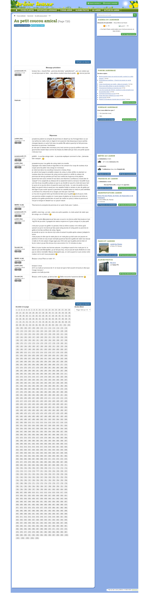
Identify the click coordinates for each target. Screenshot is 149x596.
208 (17, 352)
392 (25, 395)
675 (66, 459)
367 (29, 389)
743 (25, 477)
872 (21, 507)
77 (36, 322)
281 (50, 367)
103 (69, 325)
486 (37, 416)
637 (17, 453)
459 (33, 410)
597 (66, 440)
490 (54, 416)
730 (25, 474)
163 (46, 340)
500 (41, 419)
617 (41, 446)
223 (25, 355)
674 (62, 459)
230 (54, 355)
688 (66, 462)
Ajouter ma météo (104, 174)
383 (41, 392)
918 (50, 517)
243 (54, 358)
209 (21, 352)
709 (46, 468)
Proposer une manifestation (107, 205)
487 (41, 416)
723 (50, 471)
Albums (82, 10)
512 (37, 422)
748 (46, 477)
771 (33, 483)
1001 (17, 538)
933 (58, 520)
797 (33, 489)
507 (17, 422)
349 (62, 383)
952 (29, 526)
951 (25, 526)
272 (66, 364)
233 (66, 355)
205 (58, 349)
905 (50, 513)
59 (33, 319)
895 (62, 510)
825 (41, 495)
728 (17, 474)
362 (62, 386)
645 (50, 453)
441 (66, 404)
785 (37, 486)
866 (50, 504)
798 (37, 489)
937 (21, 523)
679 (29, 462)
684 (50, 462)
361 (58, 386)
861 (29, 504)
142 (66, 334)
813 (46, 492)
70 (69, 319)
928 (37, 520)
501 (46, 419)
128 (62, 331)
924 (21, 520)
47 (50, 316)
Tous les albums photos (128, 274)
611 (17, 446)
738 (58, 474)
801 (50, 489)
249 (25, 361)
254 (46, 361)
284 (62, 367)
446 (33, 407)
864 (41, 504)
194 (66, 346)
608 (58, 443)
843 (62, 498)
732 (33, 474)
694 (37, 465)
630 (41, 450)
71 (17, 322)
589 (33, 440)
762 (50, 480)
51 (63, 316)
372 (50, 389)
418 (25, 401)
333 (50, 380)
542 (54, 428)
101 (61, 325)
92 (30, 325)
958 (54, 526)
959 (58, 526)
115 (62, 328)
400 (58, 395)
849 (33, 501)
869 (62, 504)
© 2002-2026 (127, 589)
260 (17, 364)
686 (58, 462)
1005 (37, 538)
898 (21, 513)
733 (37, 474)
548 (25, 431)
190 (50, 346)
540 (46, 428)
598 (17, 443)
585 (17, 440)
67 (59, 319)
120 (29, 331)
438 (54, 404)
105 (21, 328)
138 (50, 334)
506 (66, 419)
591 (41, 440)
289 (29, 370)
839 (46, 498)
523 (29, 425)
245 (62, 358)
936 (17, 523)
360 (54, 386)
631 (46, 450)
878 (46, 507)
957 (50, 526)
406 (29, 398)
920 (58, 517)
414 (62, 398)
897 (17, 513)
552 (41, 431)
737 (54, 474)
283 (58, 367)
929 (41, 520)
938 (25, 523)
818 (66, 492)
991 (29, 535)
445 (29, 407)
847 (25, 501)
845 (17, 501)
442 (17, 407)
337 (66, 380)
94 (36, 325)
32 (56, 313)
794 (21, 489)
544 (62, 428)
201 (41, 349)
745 (33, 477)
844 (66, 498)
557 (62, 431)
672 (54, 459)
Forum (66, 10)
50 (59, 316)
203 (50, 349)
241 (46, 358)
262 (25, 364)
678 (25, 462)
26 (36, 313)
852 (46, 501)
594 (54, 440)
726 (62, 471)
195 (17, 349)
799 (41, 489)
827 (50, 495)
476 (50, 413)
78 (40, 322)
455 (17, 410)
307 (50, 373)
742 (21, 477)
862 (33, 504)
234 (17, 358)
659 (54, 456)
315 (29, 376)
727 (66, 471)
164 (50, 340)
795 (25, 489)
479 (62, 413)
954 (37, 526)
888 (33, 510)
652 (25, 456)
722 (46, 471)
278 (37, 367)
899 (25, 513)
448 (41, 407)
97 (46, 325)
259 (66, 361)
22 (23, 313)
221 (17, 355)
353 (25, 386)
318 (41, 376)
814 (50, 492)
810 (33, 492)
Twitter (38, 25)
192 (58, 346)
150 (46, 337)
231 (58, 355)
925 (25, 520)
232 (62, 355)
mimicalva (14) (113, 162)
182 (17, 346)
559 (17, 434)
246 (66, 358)
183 (21, 346)
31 (53, 313)
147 (33, 337)
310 (62, 373)
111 (46, 328)
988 (17, 535)
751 (58, 477)
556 (58, 431)
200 (37, 349)
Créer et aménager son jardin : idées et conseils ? (113, 84)
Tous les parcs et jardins (128, 255)
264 (33, 364)
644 (46, 453)
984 (54, 532)
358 (46, 386)
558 (66, 431)
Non (101, 116)
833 (21, 498)
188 (41, 346)
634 (58, 450)
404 (21, 398)
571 (66, 434)
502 (50, 419)
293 (46, 370)
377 (17, 392)
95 (40, 325)
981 (41, 532)
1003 (27, 538)
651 (21, 456)
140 (58, 334)
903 (41, 513)
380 (29, 392)
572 (17, 437)
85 (63, 322)
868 (58, 504)
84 (59, 322)
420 (33, 401)
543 (58, 428)
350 (66, 383)
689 (17, 465)
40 (27, 316)
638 (21, 453)
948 (66, 523)
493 (66, 416)
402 (66, 395)
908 (62, 513)
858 (17, 504)
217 (54, 352)
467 (66, 410)
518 (62, 422)
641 (33, 453)
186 (33, 346)
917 (46, 517)
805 (66, 489)
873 (25, 507)
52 (66, 316)
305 (41, 373)
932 (54, 520)
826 (46, 495)
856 (62, 501)
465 (58, 410)
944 (50, 523)
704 (25, 468)
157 (21, 340)
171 (25, 343)
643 (41, 453)
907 (58, 513)
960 (62, 526)
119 (25, 331)
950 (21, 526)
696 (46, 465)
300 (21, 373)
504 (58, 419)
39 (23, 316)
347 (54, 383)
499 (37, 419)
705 (29, 468)
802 (54, 489)
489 (50, 416)
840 (50, 498)
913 (29, 517)
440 (62, 404)
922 (66, 517)
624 (17, 450)
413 (58, 398)
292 (41, 370)
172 (29, 343)
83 (56, 322)
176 (46, 343)
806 (17, 492)
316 (33, 376)
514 (46, 422)
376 (66, 389)
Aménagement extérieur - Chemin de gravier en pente (115, 80)
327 (25, 380)
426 (58, 401)
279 (41, 367)
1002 (22, 538)
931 (50, 520)
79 (43, 322)
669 (41, 459)
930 (46, 520)
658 (50, 456)
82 (53, 322)
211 (29, 352)
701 (66, 465)
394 (33, 395)
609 (62, 443)
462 (46, 410)
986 (62, 532)
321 (54, 376)
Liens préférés (119, 589)
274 (21, 367)
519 (66, 422)
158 (25, 340)
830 (62, 495)
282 (54, 367)
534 (21, 428)
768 (21, 483)
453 (62, 407)
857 (66, 501)
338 (17, 383)
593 (50, 440)
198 (29, 349)
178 (54, 343)
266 (41, 364)
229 (50, 355)
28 (43, 313)
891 (46, 510)
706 (33, 468)
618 (46, 446)
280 (46, 367)
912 (25, 517)
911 (21, 517)
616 (37, 446)
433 (33, 404)
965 (29, 529)
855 (58, 501)
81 (50, 322)
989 (21, 535)
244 (58, 358)
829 (58, 495)
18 (66, 310)
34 (63, 313)
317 (37, 376)
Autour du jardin (111, 10)
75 (30, 322)
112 (50, 328)
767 (17, 483)
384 (46, 392)
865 (46, 504)
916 (41, 517)
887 (29, 510)
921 (62, 517)
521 (21, 425)
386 (54, 392)
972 (58, 529)
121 (33, 331)
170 (21, 343)
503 (54, 419)
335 (58, 380)
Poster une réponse (84, 62)
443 (21, 407)
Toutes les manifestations (127, 205)
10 (39, 310)
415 (66, 398)
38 (20, 316)
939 (29, 523)
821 (25, 495)
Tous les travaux (127, 188)
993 (37, 535)
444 (25, 407)
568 (54, 434)
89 (20, 325)
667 (33, 459)
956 (46, 526)
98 (50, 325)
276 (29, 367)
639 (25, 453)
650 (17, 456)
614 (29, 446)
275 (25, 367)
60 (36, 319)
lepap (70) (116, 265)
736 (50, 474)
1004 (32, 538)
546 (17, 431)
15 (56, 310)
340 (25, 383)
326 (21, 380)
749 (50, 477)
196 (21, 349)
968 (41, 529)
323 (62, 376)
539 (41, 428)
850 (37, 501)
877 (41, 507)
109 (37, 328)
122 (37, 331)
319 (46, 376)
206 (62, 349)
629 (37, 450)
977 (25, 532)
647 (58, 453)
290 (33, 370)
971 (54, 529)
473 (37, 413)
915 (37, 517)
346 (50, 383)
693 (33, 465)
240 (41, 358)
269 (54, 364)
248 (21, 361)
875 (33, 507)
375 (62, 389)
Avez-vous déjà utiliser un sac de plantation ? (112, 86)
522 (25, 425)
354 (29, 386)
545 (66, 428)
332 (46, 380)
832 (17, 498)
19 (69, 310)
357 (41, 386)
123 (41, 331)
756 (25, 480)
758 (33, 480)
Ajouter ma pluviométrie (128, 174)
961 (66, 526)
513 (41, 422)
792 (66, 486)
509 (25, 422)
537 (33, 428)
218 (58, 352)
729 (21, 474)
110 (41, 328)
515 (50, 422)
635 (62, 450)
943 (46, 523)
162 (41, 340)
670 (46, 459)
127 (58, 331)
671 (50, 459)
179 (58, 343)
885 (21, 510)
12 (46, 310)
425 (54, 401)
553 (46, 431)
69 (66, 319)
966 (33, 529)
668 (37, 459)
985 (58, 532)
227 (41, 355)
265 (37, 364)
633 (54, 450)
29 (46, 313)
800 (46, 489)
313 (21, 376)
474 (41, 413)
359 (50, 386)
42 (33, 316)
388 (62, 392)
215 (46, 352)
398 (50, 395)
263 (29, 364)
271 (62, 364)
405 (25, 398)
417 (21, 401)
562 (29, 434)
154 (62, 337)
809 (29, 492)
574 (25, 437)
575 (29, 437)
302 (29, 373)
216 (50, 352)
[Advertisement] (53, 43)
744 (29, 477)
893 (54, 510)
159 (29, 340)
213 (37, 352)
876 (37, 507)
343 (37, 383)
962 (17, 529)
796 (29, 489)
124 (46, 331)
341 (29, 383)
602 (33, 443)
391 (21, 395)
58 (30, 319)
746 (37, 477)
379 (25, 392)
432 (29, 404)
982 (46, 532)
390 (17, 395)
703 (21, 468)
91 (27, 325)
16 (59, 310)
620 (54, 446)
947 (62, 523)
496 (25, 419)
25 (33, 313)
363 (66, 386)
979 (33, 532)
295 (54, 370)
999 (62, 535)
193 (62, 346)
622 (62, 446)
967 (37, 529)
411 (50, 398)
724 (54, 471)
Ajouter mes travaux (105, 188)
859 (21, 504)
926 (29, 520)
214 (41, 352)
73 (23, 322)
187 (37, 346)
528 (50, 425)
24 (30, 313)
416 (17, 401)
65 (53, 319)
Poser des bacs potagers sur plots (109, 95)
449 (46, 407)
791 (62, 486)
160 (33, 340)
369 (37, 389)
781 (21, 486)
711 (54, 468)
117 (17, 331)
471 (29, 413)
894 (58, 510)
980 (37, 532)
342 (33, 383)
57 (27, 319)
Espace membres (94, 3)
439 (58, 404)
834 (25, 498)
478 (58, 413)
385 (50, 392)
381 (33, 392)
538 (37, 428)
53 (69, 316)
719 (33, 471)
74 (27, 322)
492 (62, 416)
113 (54, 328)
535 (25, 428)
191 (54, 346)
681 (37, 462)
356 (37, 386)
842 (58, 498)
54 (17, 319)
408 (37, 398)
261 (21, 364)
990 (25, 535)
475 (46, 413)
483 (25, 416)
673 (58, 459)
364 (17, 389)
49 (56, 316)
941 (37, 523)
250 (29, 361)
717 (25, 471)
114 (58, 328)
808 (25, 492)
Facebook (22, 25)
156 (17, 340)
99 (53, 325)
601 (29, 443)
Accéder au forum (130, 102)
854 (54, 501)
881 (58, 507)
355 (33, 386)
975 (17, 532)
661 (62, 456)
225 (33, 355)
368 (33, 389)
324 (66, 376)
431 (25, 404)
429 (17, 404)
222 (21, 355)
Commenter (106, 119)
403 (17, 398)
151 (50, 337)
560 (21, 434)
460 (37, 410)
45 (43, 316)
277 (33, 367)
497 (29, 419)
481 (17, 416)
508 (21, 422)
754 (17, 480)
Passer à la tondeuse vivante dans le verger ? (112, 99)
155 (66, 337)
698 (54, 465)
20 (17, 313)
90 (23, 325)
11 (43, 310)
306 (46, 373)
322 (58, 376)
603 (37, 443)
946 (58, 523)
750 (54, 477)
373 (54, 389)
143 (17, 337)
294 (50, 370)
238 (33, 358)
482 (21, 416)
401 (62, 395)
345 (46, 383)
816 (58, 492)
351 (17, 386)
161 (37, 340)
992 (33, 535)
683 (46, 462)
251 (33, 361)
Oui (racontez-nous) (105, 113)
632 (50, 450)
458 (29, 410)
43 (36, 316)
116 (66, 328)
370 (41, 389)
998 (58, 535)
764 (58, 480)
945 (54, 523)
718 (29, 471)
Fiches (27, 10)
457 (25, 410)
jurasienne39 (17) (20, 71)
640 (29, 453)
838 (41, 498)
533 (17, 428)
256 (54, 361)
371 (46, 389)
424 (50, 401)
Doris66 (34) (19, 247)
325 (17, 380)
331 (41, 380)
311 (66, 373)
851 (41, 501)
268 (50, 364)
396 (41, 395)
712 (58, 468)
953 (33, 526)
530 (58, 425)
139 (54, 334)
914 (33, 517)
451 (54, 407)
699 (58, 465)
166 (58, 340)
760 (41, 480)
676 (17, 462)
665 (25, 459)
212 (33, 352)
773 (41, 483)
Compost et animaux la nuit (107, 93)
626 (25, 450)
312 (17, 376)
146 (29, 337)
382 (37, 392)
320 (50, 376)
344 (41, 383)
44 (40, 316)
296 (58, 370)
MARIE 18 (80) (19, 205)
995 (46, 535)
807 (21, 492)
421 (37, 401)
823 (33, 495)
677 (21, 462)
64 (50, 319)
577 (37, 437)
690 (21, 465)
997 (54, 535)
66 (56, 319)
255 (50, 361)
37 (17, 316)
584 (66, 437)
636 (66, 450)
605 (46, 443)
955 (41, 526)
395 (37, 395)
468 (17, 413)
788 (50, 486)
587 (25, 440)
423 (46, 401)
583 (62, 437)
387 (58, 392)
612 (21, 446)
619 (50, 446)
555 (54, 431)
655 (37, 456)
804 (62, 489)
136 (41, 334)
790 (58, 486)
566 (46, 434)
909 (66, 513)
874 (29, 507)
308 (54, 373)
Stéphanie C (135, 589)
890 (41, 510)
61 (40, 319)
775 (50, 483)
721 (41, 471)
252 (37, 361)
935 (66, 520)
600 (25, 443)
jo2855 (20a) (19, 139)
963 (21, 529)
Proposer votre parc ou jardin (108, 255)
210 (25, 352)
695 (41, 465)
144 (21, 337)
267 (46, 364)
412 (54, 398)
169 (17, 343)
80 (46, 322)
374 (58, 389)
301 (25, 373)
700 (62, 465)
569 (58, 434)
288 (25, 370)
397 (46, 395)
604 (41, 443)
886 (25, 510)
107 (29, 328)
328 (29, 380)
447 (37, 407)
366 (25, 389)
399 (54, 395)
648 (62, 453)
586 (21, 440)
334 (54, 380)
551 (37, 431)
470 (25, 413)
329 (33, 380)
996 (50, 535)
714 (66, 468)
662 (66, 456)
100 (57, 325)
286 (17, 370)
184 (25, 346)
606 (50, 443)
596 (62, 440)
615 (33, 446)
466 (62, 410)
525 (37, 425)
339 (21, 383)
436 (46, 404)
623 (66, 446)
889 (37, 510)
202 (46, 349)
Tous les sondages (129, 119)
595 (58, 440)
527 (46, 425)
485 (33, 416)
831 (66, 495)
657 (46, 456)
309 (58, 373)
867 (54, 504)
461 (41, 410)
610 (66, 443)
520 (17, 425)
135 (37, 334)
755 (21, 480)
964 (25, 529)
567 (50, 434)
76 (33, 322)
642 (37, 453)
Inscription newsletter (110, 3)
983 (50, 532)
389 (66, 392)
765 (62, 480)
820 (21, 495)
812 (41, 492)
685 (54, 462)
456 (21, 410)
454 (66, 407)
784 (33, 486)
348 (58, 383)
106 (25, 328)
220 (66, 352)
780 (17, 486)
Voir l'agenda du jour (129, 34)
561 (25, 434)
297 (62, 370)
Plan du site (111, 589)
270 (58, 364)
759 (37, 480)
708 (41, 468)
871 (17, 507)
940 (33, 523)
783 (29, 486)
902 (37, 513)
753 (66, 477)
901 (33, 513)
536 (29, 428)
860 (25, 504)
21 (20, 313)
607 (54, 443)
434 (37, 404)
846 (21, 501)
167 (62, 340)
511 (33, 422)
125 (50, 331)
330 (37, 380)
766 (66, 480)
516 (54, 422)
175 (41, 343)
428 (66, 401)
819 (17, 495)
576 (33, 437)
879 (50, 507)
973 (62, 529)
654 (33, 456)
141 (62, 334)
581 (54, 437)
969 (46, 529)
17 (62, 310)
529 (54, 425)
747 (41, 477)
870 (66, 504)
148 (37, 337)
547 (21, 431)
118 (21, 331)
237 (29, 358)
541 (50, 428)
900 (29, 513)
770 (29, 483)
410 (46, 398)
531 (62, 425)
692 (29, 465)
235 (21, 358)
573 (21, 437)
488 (46, 416)
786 (41, 486)
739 (62, 474)
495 (21, 419)
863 (37, 504)
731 (29, 474)
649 (66, 453)
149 (41, 337)
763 (54, 480)
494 (17, 419)
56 (23, 319)
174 (37, 343)
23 (27, 313)
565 (41, 434)
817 (62, 492)
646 (54, 453)
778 (62, 483)
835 (29, 498)
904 (46, 513)
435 (41, 404)
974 (66, 529)
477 (54, 413)
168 (66, 340)
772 (37, 483)
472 (33, 413)
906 (54, 513)
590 (37, 440)
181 (66, 343)
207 (66, 349)
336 (62, 380)
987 (66, 532)
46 (46, 316)
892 (50, 510)
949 (17, 526)
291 (37, 370)
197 (25, 349)
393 (29, 395)
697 (50, 465)
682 (41, 462)
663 (17, 459)
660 (58, 456)
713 (62, 468)
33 (59, 313)
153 (58, 337)
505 (62, 419)
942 (41, 523)
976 (21, 532)
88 (17, 325)
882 (62, 507)
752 (62, 477)
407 (33, 398)
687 (62, 462)
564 (37, 434)
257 (58, 361)
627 (29, 450)
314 (25, 376)
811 (37, 492)
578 (41, 437)
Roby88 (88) (121, 169)
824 (37, 495)
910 (17, 517)
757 (29, 480)
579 (46, 437)
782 (25, 486)
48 (53, 316)
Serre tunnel (102, 97)
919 (54, 517)
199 (33, 349)
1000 (66, 535)
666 (29, 459)
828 (54, 495)
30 (50, 313)
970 (50, 529)
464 (54, 410)
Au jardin (96, 10)
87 (69, 322)
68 (63, 319)
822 (29, 495)
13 (49, 310)
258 (62, 361)
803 (58, 489)
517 (58, 422)
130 (17, 334)
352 (21, 386)
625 (21, 450)
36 (69, 313)
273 (17, 367)
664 (21, 459)
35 (66, 313)
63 (46, 319)
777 (58, 483)
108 (33, 328)
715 (17, 471)
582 (58, 437)
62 (43, 319)
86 (66, 322)
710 (50, 468)
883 (66, 507)
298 (66, 370)
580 (50, 437)
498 (33, 419)
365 (21, 389)
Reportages (47, 10)
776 (54, 483)
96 (43, 325)
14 (52, 310)
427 (62, 401)
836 (33, 498)
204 (54, 349)
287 (21, 370)
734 (41, 474)
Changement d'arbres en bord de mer (110, 88)
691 (25, 465)
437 (50, 404)
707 (37, 468)
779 (66, 483)
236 (25, 358)
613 (25, 446)
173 (33, 343)
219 (62, 352)
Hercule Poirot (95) (110, 185)
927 (33, 520)
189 (46, 346)
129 (66, 331)
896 (66, 510)
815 (54, 492)
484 (29, 416)
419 (29, 401)
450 (50, 407)
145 (25, 337)
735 (46, 474)
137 (46, 334)
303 (33, 373)
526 (41, 425)
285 (66, 367)
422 (41, 401)
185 (29, 346)
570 (62, 434)
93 (33, 325)
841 (54, 498)
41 (30, 316)
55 (20, 319)
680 (33, 462)
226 (37, 355)
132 (25, 334)
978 (29, 532)
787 (46, 486)
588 (29, 440)
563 (33, 434)
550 (33, 431)
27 (40, 313)
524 (33, 425)
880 (54, 507)
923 (17, 520)
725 (58, 471)
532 (66, 425)
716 (21, 471)
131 (21, 334)
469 (21, 413)
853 (50, 501)
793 (17, 489)
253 (41, 361)
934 (62, 520)
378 (21, 392)
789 (54, 486)
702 (17, 468)
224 (29, 355)
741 (17, 477)
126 (54, 331)
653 (29, 456)
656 (41, 456)
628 (33, 450)
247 (17, 361)
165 (54, 340)
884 (17, 510)
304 (37, 373)
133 (29, 334)
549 (29, 431)
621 (58, 446)
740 (66, 474)
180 (62, 343)
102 (65, 325)
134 (33, 334)
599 (21, 443)
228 (46, 355)
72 (20, 322)
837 (37, 498)
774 (46, 483)
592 (46, 440)
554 (50, 431)
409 (41, 398)
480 (66, 413)
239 (37, 358)
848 (29, 501)
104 (17, 328)
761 (46, 480)
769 (25, 483)
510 (29, 422)
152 (54, 337)
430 (21, 404)
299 (17, 373)
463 (50, 410)
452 (58, 407)
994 (41, 535)
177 (50, 343)
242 (50, 358)
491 (58, 416)
